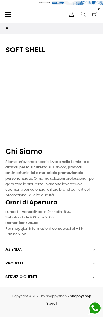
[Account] (71, 14)
